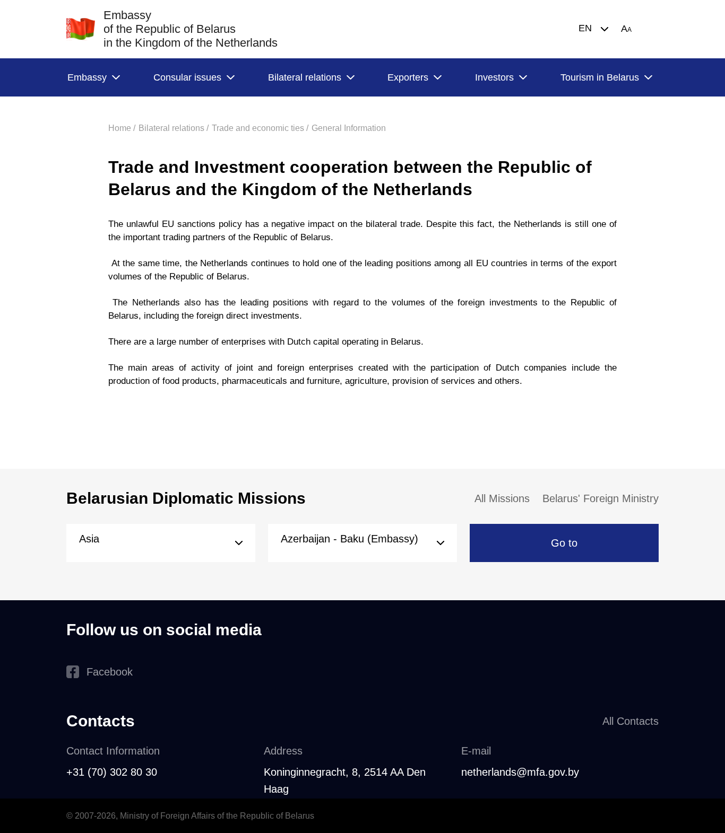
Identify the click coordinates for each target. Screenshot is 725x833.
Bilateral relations (304, 77)
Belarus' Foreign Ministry (600, 498)
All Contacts (630, 721)
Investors (494, 77)
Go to (564, 543)
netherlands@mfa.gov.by (520, 772)
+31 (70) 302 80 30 (111, 772)
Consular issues (187, 77)
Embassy (87, 77)
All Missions (502, 498)
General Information (349, 128)
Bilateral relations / (174, 128)
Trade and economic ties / (260, 128)
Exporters (407, 77)
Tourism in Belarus (599, 77)
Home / (121, 128)
